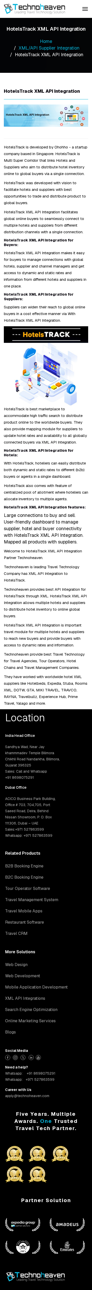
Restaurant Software (24, 922)
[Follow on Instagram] (16, 1057)
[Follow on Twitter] (23, 1057)
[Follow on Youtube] (39, 1057)
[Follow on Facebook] (8, 1057)
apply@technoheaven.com (27, 1096)
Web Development (22, 976)
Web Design (16, 964)
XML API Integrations (25, 998)
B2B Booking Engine (24, 866)
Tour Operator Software (27, 888)
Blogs (10, 1032)
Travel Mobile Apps (23, 911)
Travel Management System (31, 899)
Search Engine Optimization (31, 1009)
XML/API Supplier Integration (49, 48)
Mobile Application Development (36, 987)
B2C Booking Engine (24, 877)
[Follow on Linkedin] (31, 1057)
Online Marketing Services (30, 1021)
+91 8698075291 (41, 1073)
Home (46, 41)
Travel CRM (16, 933)
